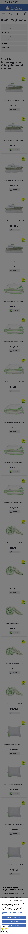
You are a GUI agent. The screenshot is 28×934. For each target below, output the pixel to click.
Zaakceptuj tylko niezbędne (14, 917)
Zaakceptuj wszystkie (14, 925)
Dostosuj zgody (14, 921)
